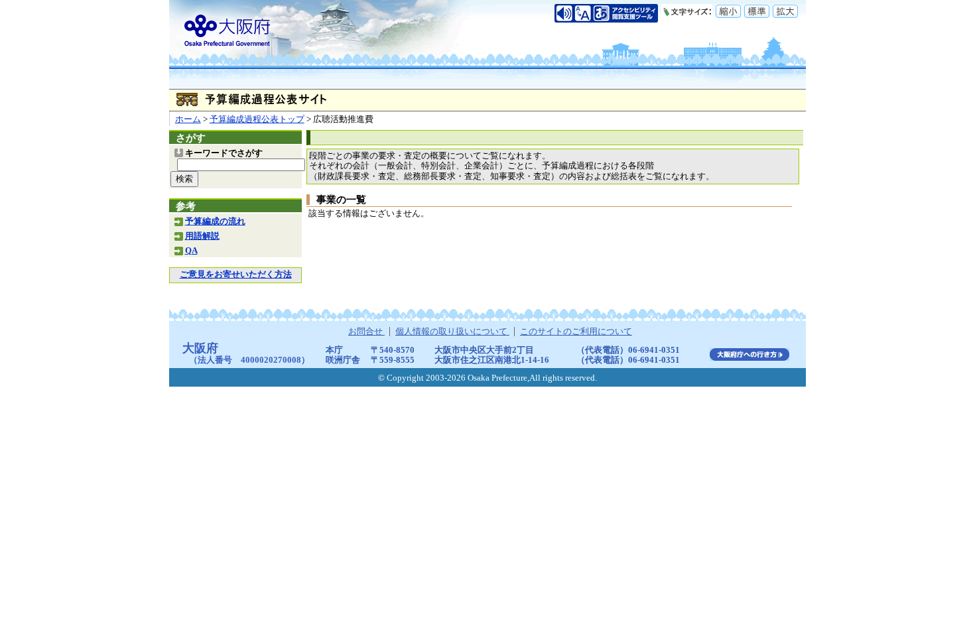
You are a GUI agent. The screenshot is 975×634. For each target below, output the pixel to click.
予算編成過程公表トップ (257, 119)
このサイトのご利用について (576, 331)
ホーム (188, 119)
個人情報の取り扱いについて (452, 331)
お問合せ (366, 331)
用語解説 (202, 236)
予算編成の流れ (215, 221)
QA (191, 250)
